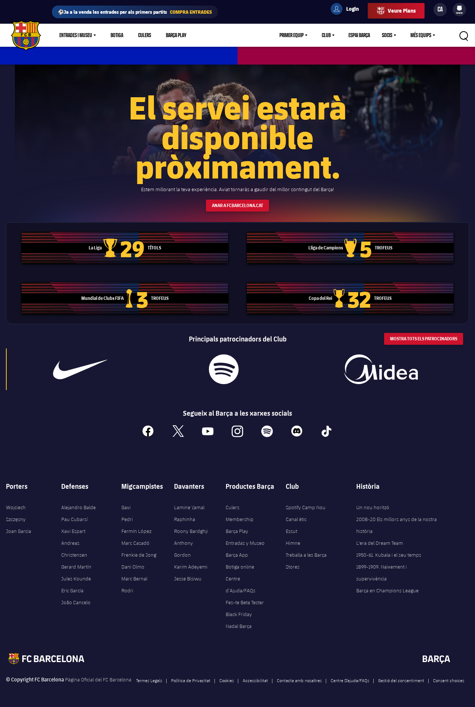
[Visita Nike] (80, 369)
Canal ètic (296, 519)
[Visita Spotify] (224, 369)
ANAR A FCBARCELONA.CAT (237, 205)
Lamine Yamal (189, 507)
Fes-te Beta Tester (245, 602)
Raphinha (184, 519)
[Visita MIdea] (381, 369)
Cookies (226, 680)
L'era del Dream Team (379, 543)
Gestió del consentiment (401, 680)
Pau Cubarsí (74, 519)
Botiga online (240, 567)
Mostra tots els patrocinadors (423, 338)
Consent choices (448, 680)
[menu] (459, 9)
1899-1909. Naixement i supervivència (381, 573)
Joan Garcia (18, 531)
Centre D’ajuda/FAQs (350, 680)
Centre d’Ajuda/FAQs (240, 584)
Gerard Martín (76, 567)
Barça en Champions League (387, 590)
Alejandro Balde (78, 507)
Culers (144, 35)
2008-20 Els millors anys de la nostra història (396, 525)
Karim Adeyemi (190, 567)
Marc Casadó (135, 543)
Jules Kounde (76, 579)
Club (326, 35)
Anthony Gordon (183, 549)
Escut (291, 531)
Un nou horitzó (372, 507)
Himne (293, 543)
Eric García (72, 590)
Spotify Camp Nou (305, 507)
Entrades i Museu (75, 35)
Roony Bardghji (191, 531)
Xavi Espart (73, 531)
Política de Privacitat (190, 680)
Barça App (237, 555)
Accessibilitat (255, 680)
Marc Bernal (134, 579)
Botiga (117, 35)
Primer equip (291, 35)
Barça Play (176, 35)
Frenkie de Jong (138, 555)
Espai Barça (359, 35)
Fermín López (136, 531)
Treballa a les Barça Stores (306, 561)
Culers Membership (239, 513)
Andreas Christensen (74, 549)
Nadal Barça (239, 626)
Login (348, 10)
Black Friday (239, 614)
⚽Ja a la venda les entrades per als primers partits (135, 12)
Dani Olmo (132, 567)
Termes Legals (149, 680)
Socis (387, 35)
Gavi (126, 507)
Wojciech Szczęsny (16, 513)
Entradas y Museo (245, 543)
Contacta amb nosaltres (299, 680)
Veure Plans (402, 10)
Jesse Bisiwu (188, 579)
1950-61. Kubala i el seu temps (388, 555)
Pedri (127, 519)
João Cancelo (76, 602)
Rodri (127, 590)
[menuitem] (459, 8)
